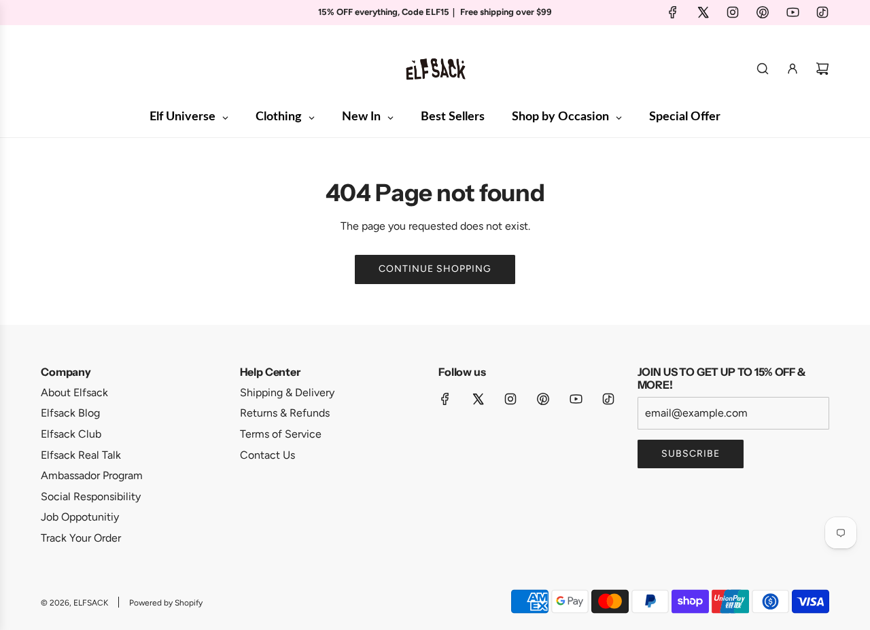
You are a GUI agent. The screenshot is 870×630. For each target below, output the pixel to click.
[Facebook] (673, 12)
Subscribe (690, 453)
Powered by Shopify (166, 603)
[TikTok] (822, 12)
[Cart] (822, 69)
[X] (703, 12)
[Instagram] (733, 12)
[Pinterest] (763, 12)
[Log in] (792, 69)
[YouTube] (792, 12)
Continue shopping (435, 269)
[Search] (763, 69)
